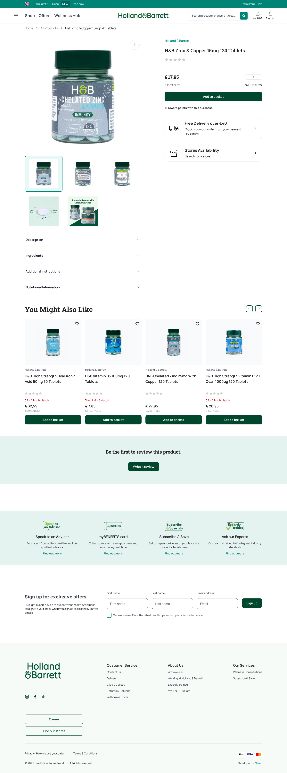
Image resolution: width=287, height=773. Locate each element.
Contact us (114, 672)
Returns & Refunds (118, 691)
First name (113, 593)
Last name (158, 593)
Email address (205, 593)
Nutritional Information (43, 287)
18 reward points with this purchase (188, 108)
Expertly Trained (178, 684)
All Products (49, 28)
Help (259, 4)
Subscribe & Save (244, 678)
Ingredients (34, 255)
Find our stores (54, 731)
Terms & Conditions (85, 753)
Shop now (78, 4)
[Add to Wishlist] (77, 323)
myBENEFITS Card (179, 691)
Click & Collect (116, 684)
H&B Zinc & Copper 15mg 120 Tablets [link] (90, 28)
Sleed (258, 763)
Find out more (52, 553)
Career (54, 719)
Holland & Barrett (177, 41)
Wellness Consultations (247, 672)
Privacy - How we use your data (44, 753)
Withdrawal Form (117, 697)
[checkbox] (109, 615)
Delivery (112, 678)
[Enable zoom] (135, 45)
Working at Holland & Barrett (185, 678)
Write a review (143, 467)
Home (29, 28)
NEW (65, 4)
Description (34, 240)
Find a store (248, 4)
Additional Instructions (43, 271)
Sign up (252, 603)
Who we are (175, 672)
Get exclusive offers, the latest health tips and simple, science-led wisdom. (159, 615)
